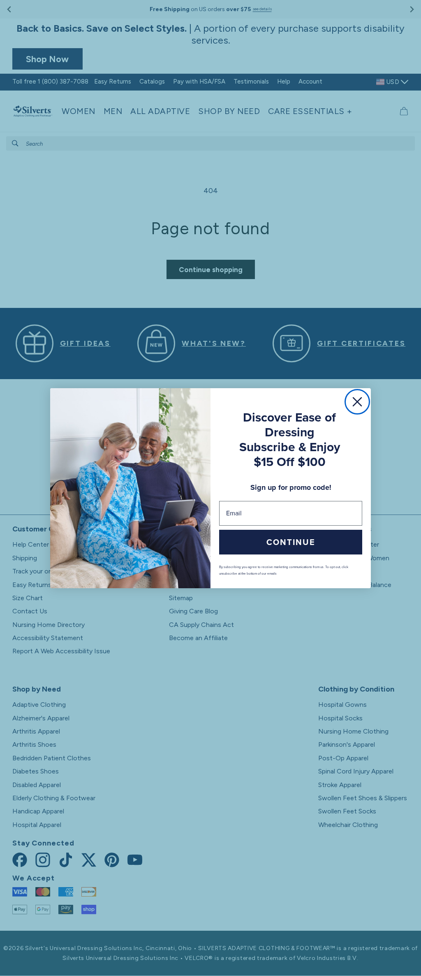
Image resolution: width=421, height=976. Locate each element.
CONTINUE (290, 542)
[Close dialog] (357, 401)
